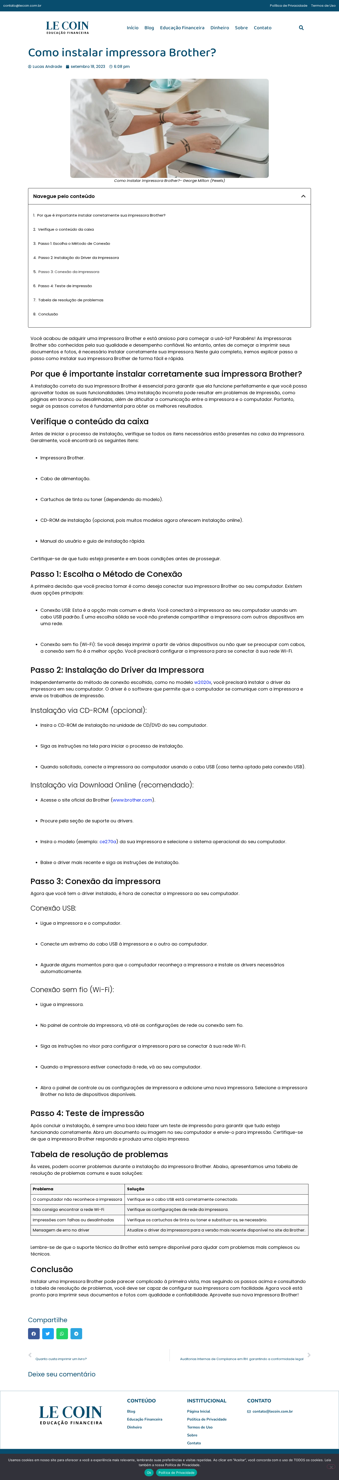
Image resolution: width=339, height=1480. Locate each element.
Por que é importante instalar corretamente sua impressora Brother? (101, 215)
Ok (149, 1473)
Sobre (241, 28)
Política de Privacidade (177, 1473)
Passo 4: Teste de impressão (65, 285)
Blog (149, 28)
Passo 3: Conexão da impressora (68, 271)
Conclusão (48, 314)
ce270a (108, 841)
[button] (301, 27)
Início (132, 28)
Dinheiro (219, 28)
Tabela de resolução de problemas (70, 300)
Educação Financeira (182, 28)
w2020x (202, 682)
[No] (331, 1466)
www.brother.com (132, 800)
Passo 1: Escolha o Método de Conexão (74, 243)
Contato (262, 28)
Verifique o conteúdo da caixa (66, 229)
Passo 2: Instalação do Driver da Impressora (78, 257)
